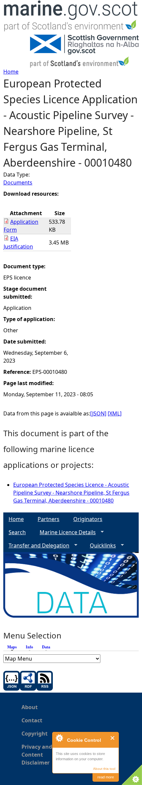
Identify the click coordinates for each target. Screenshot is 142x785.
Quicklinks (100, 545)
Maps (13, 647)
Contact (31, 720)
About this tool (104, 768)
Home (10, 71)
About (29, 707)
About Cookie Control (59, 737)
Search (17, 532)
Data (46, 647)
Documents (17, 182)
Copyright (34, 733)
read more (105, 777)
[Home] (71, 17)
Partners (48, 519)
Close (113, 738)
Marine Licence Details (65, 532)
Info (29, 647)
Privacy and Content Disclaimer (36, 754)
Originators (87, 519)
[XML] (115, 413)
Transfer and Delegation (36, 545)
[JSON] (98, 413)
